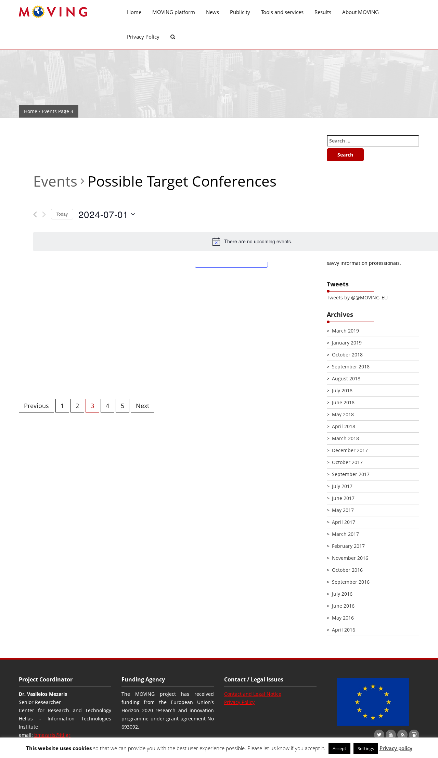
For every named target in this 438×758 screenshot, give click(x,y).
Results (322, 12)
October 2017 (347, 462)
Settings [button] (366, 748)
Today (62, 214)
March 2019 (345, 330)
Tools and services (282, 12)
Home (134, 12)
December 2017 (350, 450)
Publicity (240, 12)
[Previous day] (35, 214)
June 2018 (343, 402)
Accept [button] (339, 748)
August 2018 (346, 378)
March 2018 (345, 438)
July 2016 (342, 594)
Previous (36, 406)
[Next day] (44, 214)
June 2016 (343, 606)
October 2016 (347, 570)
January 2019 (347, 342)
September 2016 (351, 582)
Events (55, 181)
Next (142, 406)
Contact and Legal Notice (252, 694)
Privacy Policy (143, 36)
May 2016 (343, 617)
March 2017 (345, 534)
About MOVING (360, 12)
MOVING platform (173, 12)
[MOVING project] (65, 12)
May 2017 (343, 510)
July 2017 (342, 486)
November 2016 (350, 558)
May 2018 (343, 414)
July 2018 (342, 390)
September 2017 (351, 474)
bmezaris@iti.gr (52, 735)
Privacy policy (395, 748)
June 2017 (343, 498)
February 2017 (348, 546)
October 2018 (347, 354)
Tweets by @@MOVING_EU (357, 297)
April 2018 (343, 426)
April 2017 (343, 522)
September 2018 (351, 366)
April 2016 (343, 629)
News (212, 12)
